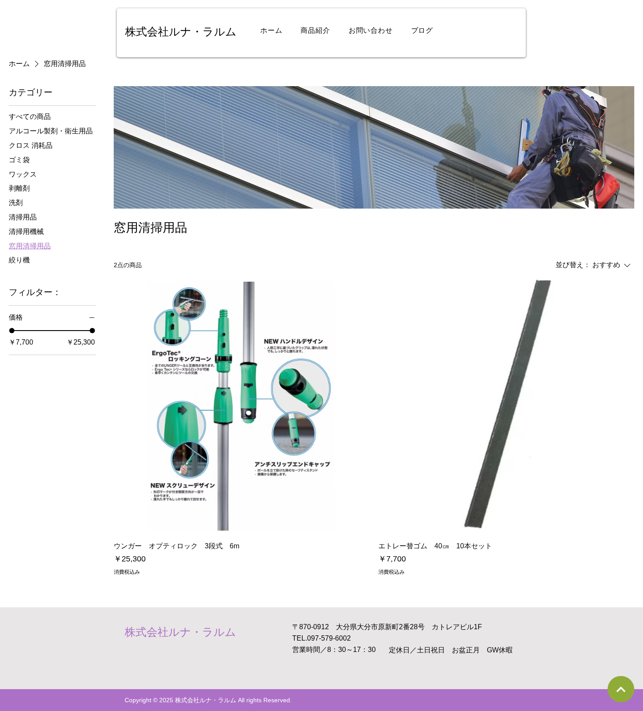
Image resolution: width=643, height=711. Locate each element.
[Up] (621, 689)
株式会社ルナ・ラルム (181, 31)
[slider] (12, 330)
